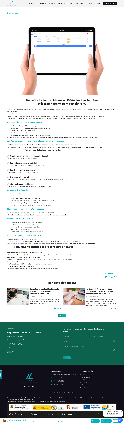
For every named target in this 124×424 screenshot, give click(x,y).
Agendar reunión (109, 3)
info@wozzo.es (14, 352)
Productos (79, 3)
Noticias (70, 3)
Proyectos (61, 3)
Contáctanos (90, 3)
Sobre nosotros (40, 3)
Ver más (61, 315)
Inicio (31, 3)
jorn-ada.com (17, 145)
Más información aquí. (65, 421)
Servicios (52, 3)
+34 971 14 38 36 (15, 344)
